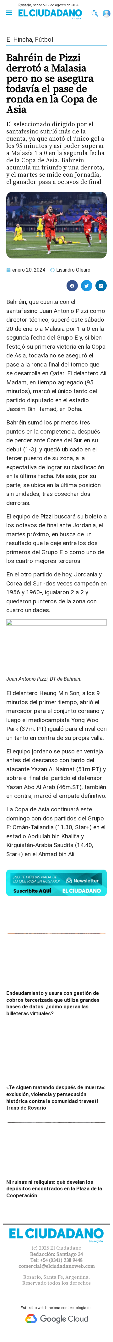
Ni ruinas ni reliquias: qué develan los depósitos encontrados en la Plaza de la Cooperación (54, 1189)
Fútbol (44, 39)
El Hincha (19, 39)
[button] (9, 12)
